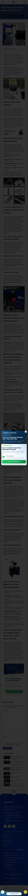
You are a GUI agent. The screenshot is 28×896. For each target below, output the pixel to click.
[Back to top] (25, 892)
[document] (14, 448)
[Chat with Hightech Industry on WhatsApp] (2, 892)
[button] (26, 432)
